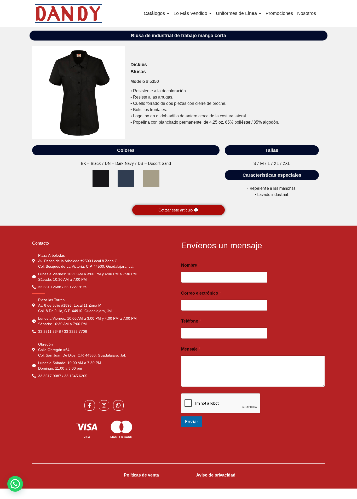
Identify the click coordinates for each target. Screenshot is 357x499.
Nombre (190, 265)
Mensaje (190, 349)
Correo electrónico (201, 293)
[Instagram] (104, 405)
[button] (15, 484)
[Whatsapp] (118, 405)
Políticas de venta (141, 475)
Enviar (191, 421)
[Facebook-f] (89, 405)
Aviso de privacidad (215, 475)
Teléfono (191, 321)
